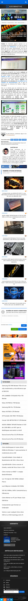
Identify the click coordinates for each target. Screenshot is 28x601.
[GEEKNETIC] (14, 6)
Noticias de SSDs (21, 22)
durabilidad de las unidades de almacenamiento (14, 81)
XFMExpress (13, 46)
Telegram (8, 587)
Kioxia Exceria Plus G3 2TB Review (12, 434)
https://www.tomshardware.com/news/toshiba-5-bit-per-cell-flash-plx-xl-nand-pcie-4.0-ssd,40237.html (13, 143)
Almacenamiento (11, 22)
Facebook (8, 580)
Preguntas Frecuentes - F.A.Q (10, 532)
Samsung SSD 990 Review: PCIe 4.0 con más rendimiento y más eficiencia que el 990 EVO (14, 238)
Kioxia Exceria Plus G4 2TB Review (12, 439)
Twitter (7, 582)
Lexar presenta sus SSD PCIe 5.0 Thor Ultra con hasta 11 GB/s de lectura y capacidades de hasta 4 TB (14, 283)
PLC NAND (24, 139)
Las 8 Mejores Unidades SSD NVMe (13, 486)
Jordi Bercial (5, 40)
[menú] (2, 2)
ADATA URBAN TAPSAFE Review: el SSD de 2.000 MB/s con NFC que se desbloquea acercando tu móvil (14, 217)
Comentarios (11, 135)
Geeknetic (5, 22)
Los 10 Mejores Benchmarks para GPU (12, 570)
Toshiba (16, 139)
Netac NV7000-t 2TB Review (10, 411)
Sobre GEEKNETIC (7, 528)
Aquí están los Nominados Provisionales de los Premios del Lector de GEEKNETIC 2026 (14, 304)
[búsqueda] (25, 2)
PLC (20, 139)
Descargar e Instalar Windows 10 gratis (12, 557)
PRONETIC (24, 598)
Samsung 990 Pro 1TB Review (11, 407)
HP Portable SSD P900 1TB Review (12, 416)
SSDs (16, 22)
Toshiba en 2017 (5, 76)
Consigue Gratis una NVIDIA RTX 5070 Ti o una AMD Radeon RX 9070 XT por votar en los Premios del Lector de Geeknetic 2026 (14, 195)
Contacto (6, 534)
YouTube (8, 584)
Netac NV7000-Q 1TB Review (11, 403)
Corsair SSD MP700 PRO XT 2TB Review (14, 420)
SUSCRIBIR (21, 591)
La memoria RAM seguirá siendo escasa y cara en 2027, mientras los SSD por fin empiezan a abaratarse (14, 260)
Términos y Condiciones (9, 530)
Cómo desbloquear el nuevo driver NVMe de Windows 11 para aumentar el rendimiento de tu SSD (14, 450)
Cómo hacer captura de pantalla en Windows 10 (14, 555)
